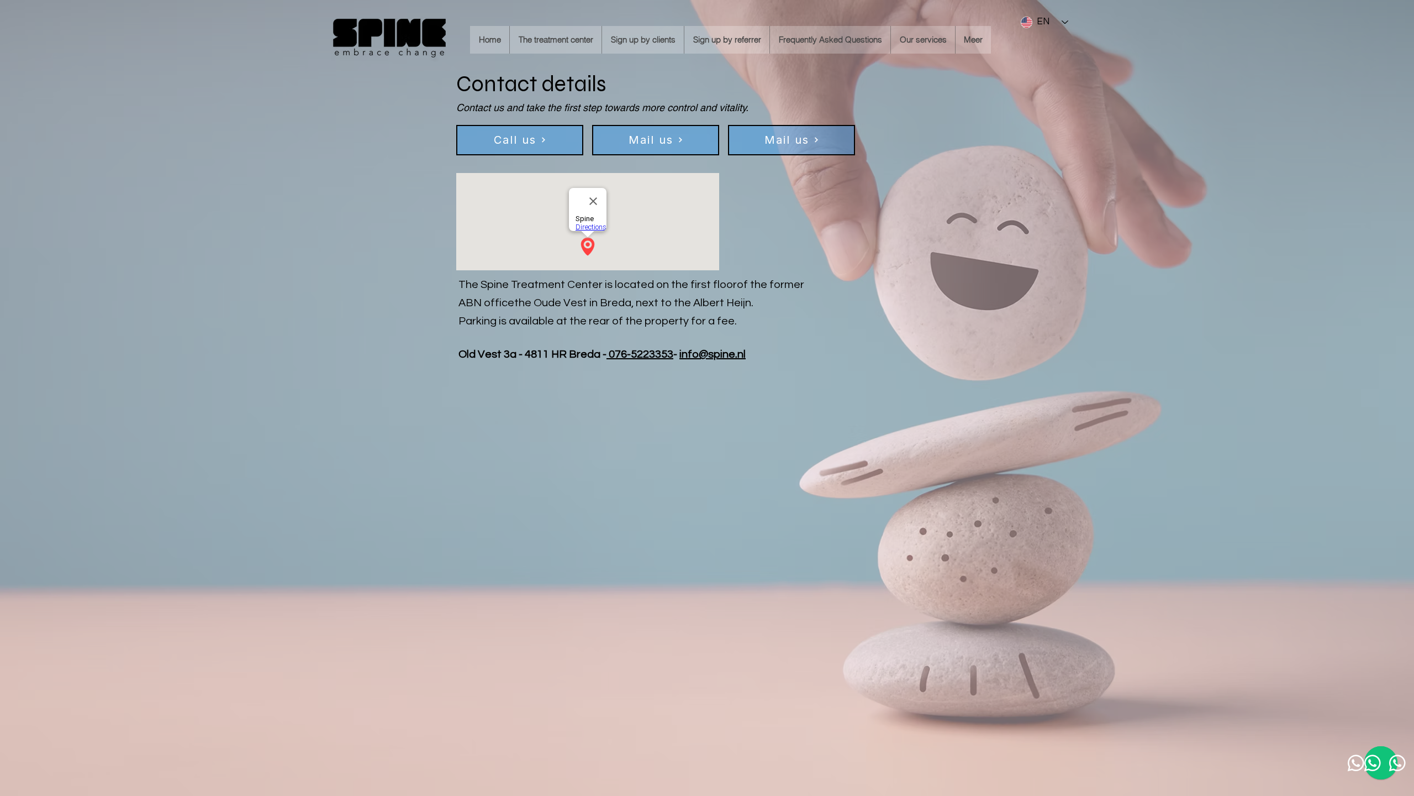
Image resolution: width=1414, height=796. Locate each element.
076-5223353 (639, 354)
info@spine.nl (712, 354)
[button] (555, 40)
